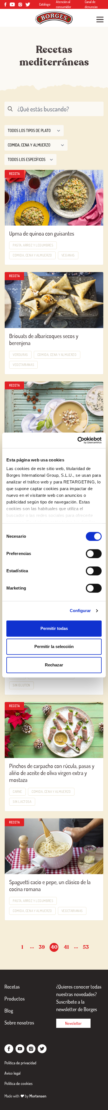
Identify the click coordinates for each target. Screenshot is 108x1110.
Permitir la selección (54, 646)
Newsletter (73, 1023)
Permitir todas (54, 628)
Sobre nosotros (19, 1022)
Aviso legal (12, 1073)
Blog (8, 1011)
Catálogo (44, 4)
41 (66, 947)
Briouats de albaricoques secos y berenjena (43, 339)
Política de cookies (18, 1083)
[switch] (94, 553)
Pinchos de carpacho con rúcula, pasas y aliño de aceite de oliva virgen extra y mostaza (51, 772)
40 (54, 947)
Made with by (25, 1096)
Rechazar (54, 664)
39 (42, 947)
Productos (14, 999)
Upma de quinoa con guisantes (41, 233)
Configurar (80, 610)
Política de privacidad (20, 1062)
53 (86, 947)
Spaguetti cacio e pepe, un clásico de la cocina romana (50, 885)
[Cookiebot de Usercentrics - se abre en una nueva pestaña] (78, 440)
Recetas (12, 987)
